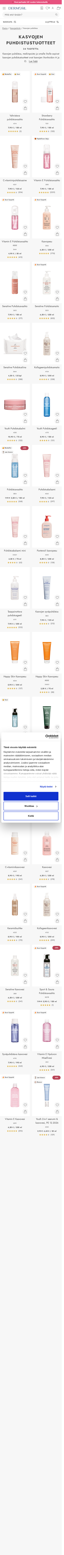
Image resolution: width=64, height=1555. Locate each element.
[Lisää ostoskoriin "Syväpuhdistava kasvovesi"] (25, 1047)
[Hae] (56, 14)
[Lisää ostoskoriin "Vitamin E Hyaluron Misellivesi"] (57, 1047)
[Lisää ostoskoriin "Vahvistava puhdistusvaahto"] (25, 108)
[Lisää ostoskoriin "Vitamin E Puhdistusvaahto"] (57, 173)
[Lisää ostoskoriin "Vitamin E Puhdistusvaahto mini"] (25, 234)
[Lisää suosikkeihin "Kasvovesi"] (57, 853)
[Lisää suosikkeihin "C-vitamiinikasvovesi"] (25, 853)
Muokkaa (29, 806)
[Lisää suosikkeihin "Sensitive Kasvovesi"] (25, 975)
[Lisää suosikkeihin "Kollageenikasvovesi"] (57, 914)
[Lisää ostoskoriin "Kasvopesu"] (57, 234)
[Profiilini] (53, 8)
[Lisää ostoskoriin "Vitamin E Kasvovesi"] (25, 1112)
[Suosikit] (47, 8)
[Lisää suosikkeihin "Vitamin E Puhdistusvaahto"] (57, 166)
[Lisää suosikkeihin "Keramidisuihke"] (25, 914)
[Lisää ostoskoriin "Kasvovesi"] (57, 860)
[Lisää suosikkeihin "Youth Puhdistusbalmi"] (25, 414)
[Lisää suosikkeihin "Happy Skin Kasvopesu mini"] (57, 662)
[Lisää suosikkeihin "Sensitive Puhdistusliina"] (25, 353)
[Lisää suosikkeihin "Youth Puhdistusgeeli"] (57, 414)
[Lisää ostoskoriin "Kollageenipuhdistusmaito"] (57, 360)
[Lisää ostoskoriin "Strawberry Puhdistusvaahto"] (57, 108)
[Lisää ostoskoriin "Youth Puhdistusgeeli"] (57, 421)
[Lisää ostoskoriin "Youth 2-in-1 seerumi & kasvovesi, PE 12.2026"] (57, 1112)
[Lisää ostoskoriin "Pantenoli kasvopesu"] (57, 543)
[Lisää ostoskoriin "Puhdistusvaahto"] (25, 482)
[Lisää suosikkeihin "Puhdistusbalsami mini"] (25, 537)
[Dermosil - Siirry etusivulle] (17, 8)
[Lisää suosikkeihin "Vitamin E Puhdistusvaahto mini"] (25, 227)
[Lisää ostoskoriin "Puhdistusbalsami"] (57, 482)
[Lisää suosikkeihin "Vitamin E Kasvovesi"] (25, 1105)
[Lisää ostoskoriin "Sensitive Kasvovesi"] (25, 982)
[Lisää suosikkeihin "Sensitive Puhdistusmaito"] (57, 292)
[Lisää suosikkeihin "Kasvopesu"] (57, 227)
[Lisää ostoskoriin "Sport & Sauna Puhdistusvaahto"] (57, 982)
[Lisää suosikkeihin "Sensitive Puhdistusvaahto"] (25, 292)
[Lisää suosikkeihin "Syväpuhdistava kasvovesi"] (25, 1040)
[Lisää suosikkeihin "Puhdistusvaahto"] (25, 475)
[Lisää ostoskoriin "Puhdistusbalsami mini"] (25, 543)
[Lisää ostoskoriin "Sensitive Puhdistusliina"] (25, 360)
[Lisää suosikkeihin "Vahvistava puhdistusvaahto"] (25, 102)
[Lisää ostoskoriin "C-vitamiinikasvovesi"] (25, 860)
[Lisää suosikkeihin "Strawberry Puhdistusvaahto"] (57, 102)
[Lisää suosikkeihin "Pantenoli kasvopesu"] (57, 537)
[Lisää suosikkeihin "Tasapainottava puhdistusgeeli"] (25, 598)
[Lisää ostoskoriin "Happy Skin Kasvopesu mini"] (57, 669)
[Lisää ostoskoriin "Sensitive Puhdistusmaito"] (57, 299)
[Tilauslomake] (42, 8)
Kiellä (31, 815)
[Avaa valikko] (4, 8)
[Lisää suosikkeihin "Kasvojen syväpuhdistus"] (57, 598)
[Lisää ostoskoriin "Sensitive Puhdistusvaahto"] (25, 299)
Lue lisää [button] (33, 61)
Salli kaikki (30, 796)
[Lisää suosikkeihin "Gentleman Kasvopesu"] (57, 727)
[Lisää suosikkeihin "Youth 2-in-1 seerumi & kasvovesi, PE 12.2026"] (57, 1105)
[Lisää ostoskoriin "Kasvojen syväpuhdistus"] (57, 604)
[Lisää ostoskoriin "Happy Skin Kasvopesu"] (25, 669)
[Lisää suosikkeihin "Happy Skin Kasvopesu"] (25, 662)
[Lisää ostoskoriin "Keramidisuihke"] (25, 921)
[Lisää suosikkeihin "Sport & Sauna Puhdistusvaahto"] (57, 975)
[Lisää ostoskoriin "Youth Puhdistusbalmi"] (25, 421)
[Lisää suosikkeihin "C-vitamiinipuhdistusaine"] (25, 166)
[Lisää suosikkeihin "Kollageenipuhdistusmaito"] (57, 353)
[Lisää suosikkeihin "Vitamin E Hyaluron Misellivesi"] (57, 1040)
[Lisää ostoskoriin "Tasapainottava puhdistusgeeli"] (25, 604)
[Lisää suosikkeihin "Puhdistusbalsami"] (57, 475)
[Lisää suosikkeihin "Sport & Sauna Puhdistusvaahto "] (25, 727)
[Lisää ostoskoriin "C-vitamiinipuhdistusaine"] (25, 173)
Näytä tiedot (46, 786)
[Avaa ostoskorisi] (58, 8)
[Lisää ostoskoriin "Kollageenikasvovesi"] (57, 921)
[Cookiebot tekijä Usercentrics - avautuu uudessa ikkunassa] (45, 737)
